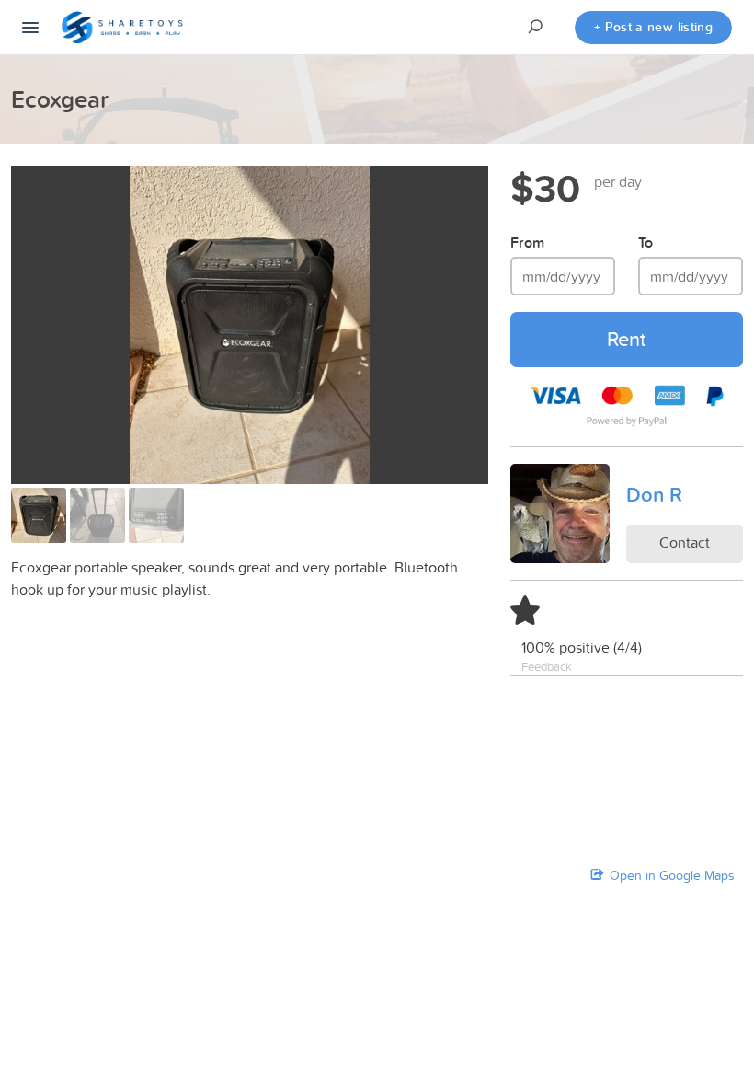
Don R (654, 494)
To (645, 242)
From (527, 242)
